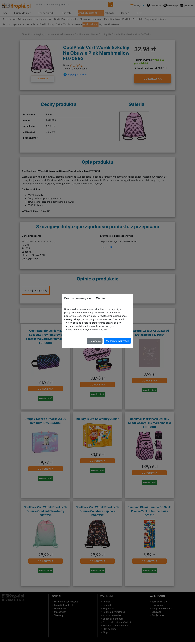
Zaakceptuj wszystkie (117, 340)
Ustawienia (95, 340)
